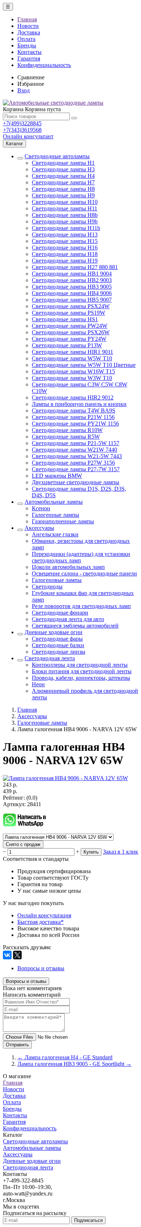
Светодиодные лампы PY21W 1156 (75, 423)
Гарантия (28, 58)
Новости (28, 26)
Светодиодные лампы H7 (63, 182)
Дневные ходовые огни (53, 632)
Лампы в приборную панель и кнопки (79, 404)
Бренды (26, 45)
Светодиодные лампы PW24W (69, 326)
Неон (38, 684)
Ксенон (41, 508)
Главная (27, 19)
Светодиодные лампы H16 (65, 247)
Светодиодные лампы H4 (63, 176)
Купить (91, 852)
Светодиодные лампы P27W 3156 (73, 463)
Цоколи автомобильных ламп (68, 567)
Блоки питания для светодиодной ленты (82, 671)
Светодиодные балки (58, 645)
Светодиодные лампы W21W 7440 (74, 450)
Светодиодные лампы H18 (65, 254)
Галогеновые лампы (57, 580)
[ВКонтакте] (7, 955)
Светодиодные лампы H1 (63, 163)
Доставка (28, 32)
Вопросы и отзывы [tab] (40, 968)
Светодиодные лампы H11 (64, 208)
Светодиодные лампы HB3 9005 (72, 287)
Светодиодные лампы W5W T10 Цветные (84, 365)
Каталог (14, 143)
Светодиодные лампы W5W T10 (72, 358)
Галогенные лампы (55, 515)
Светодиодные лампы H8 (63, 189)
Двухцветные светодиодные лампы (75, 482)
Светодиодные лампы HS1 (65, 319)
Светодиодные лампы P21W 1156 (73, 417)
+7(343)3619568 (22, 130)
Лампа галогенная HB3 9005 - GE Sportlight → (74, 1064)
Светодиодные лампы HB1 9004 (72, 274)
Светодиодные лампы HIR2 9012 (73, 397)
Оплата (26, 39)
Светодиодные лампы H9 (63, 195)
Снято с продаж (23, 844)
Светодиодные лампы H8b (65, 215)
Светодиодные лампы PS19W (68, 313)
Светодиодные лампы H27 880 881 (75, 267)
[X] (17, 955)
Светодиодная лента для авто (68, 619)
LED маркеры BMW (57, 476)
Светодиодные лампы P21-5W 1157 (75, 443)
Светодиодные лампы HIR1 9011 (72, 352)
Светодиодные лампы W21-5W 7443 (77, 456)
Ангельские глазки (55, 534)
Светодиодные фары (57, 639)
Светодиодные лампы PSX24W (71, 306)
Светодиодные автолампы (57, 156)
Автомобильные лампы (54, 502)
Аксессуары (39, 528)
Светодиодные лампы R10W (67, 430)
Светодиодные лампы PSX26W (71, 332)
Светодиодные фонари (60, 613)
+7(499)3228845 (22, 123)
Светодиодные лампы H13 (65, 234)
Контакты (29, 52)
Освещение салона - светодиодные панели (84, 573)
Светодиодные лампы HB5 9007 (72, 300)
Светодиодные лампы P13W (67, 345)
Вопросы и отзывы (26, 981)
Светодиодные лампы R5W (66, 437)
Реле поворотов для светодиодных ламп (81, 606)
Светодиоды (47, 586)
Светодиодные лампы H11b (66, 228)
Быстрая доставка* (40, 922)
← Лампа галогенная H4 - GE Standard (64, 1057)
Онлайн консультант (28, 136)
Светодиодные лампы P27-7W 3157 (76, 469)
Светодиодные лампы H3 (63, 169)
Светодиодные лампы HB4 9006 (72, 293)
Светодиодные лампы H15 (65, 241)
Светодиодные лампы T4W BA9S (73, 410)
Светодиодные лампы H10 (65, 202)
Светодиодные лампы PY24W (69, 339)
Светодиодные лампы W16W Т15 (73, 371)
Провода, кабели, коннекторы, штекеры (81, 678)
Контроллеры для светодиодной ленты (80, 665)
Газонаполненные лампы (63, 521)
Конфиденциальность (44, 65)
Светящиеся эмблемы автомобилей (75, 626)
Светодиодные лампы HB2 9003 (72, 280)
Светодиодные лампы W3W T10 (72, 378)
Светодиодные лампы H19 (65, 260)
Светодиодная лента (50, 658)
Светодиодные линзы (58, 652)
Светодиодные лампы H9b (65, 221)
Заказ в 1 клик (120, 852)
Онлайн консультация (44, 915)
